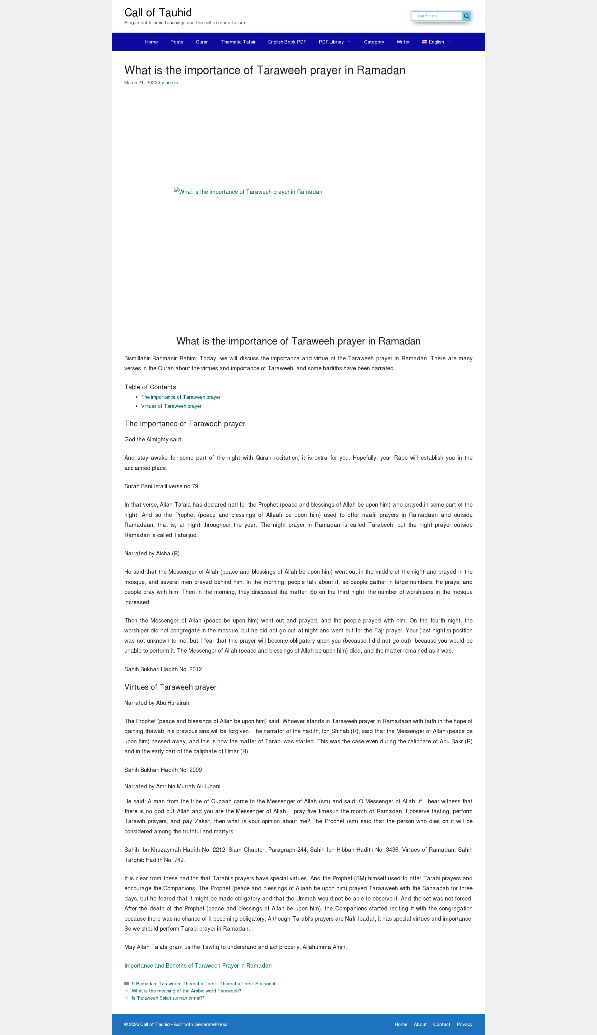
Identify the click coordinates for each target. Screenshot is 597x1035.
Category (374, 42)
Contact (442, 1024)
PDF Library (331, 42)
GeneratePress (211, 1024)
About (420, 1024)
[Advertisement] (298, 141)
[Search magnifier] (466, 16)
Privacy (465, 1024)
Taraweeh (169, 984)
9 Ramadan (144, 984)
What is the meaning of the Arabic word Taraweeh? (186, 991)
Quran (202, 42)
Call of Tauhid (158, 12)
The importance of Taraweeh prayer (180, 397)
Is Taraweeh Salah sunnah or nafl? (168, 998)
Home (151, 42)
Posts (176, 42)
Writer (403, 42)
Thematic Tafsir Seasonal (247, 984)
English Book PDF (287, 42)
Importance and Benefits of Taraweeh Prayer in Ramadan (198, 965)
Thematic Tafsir (238, 42)
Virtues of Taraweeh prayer (171, 406)
